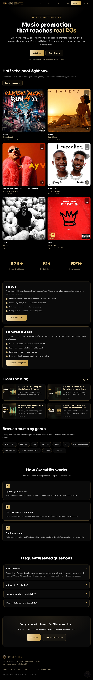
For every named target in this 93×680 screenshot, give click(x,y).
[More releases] (87, 156)
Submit (86, 3)
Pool (42, 3)
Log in (66, 3)
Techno (47, 450)
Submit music (54, 53)
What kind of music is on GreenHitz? (21, 603)
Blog (49, 3)
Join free (76, 3)
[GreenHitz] (13, 3)
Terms (20, 669)
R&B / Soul (24, 444)
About (4, 669)
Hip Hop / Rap (10, 444)
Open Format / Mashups (30, 450)
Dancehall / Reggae (80, 444)
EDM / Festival (10, 450)
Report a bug (46, 669)
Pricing (57, 3)
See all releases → (12, 83)
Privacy (12, 669)
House (57, 444)
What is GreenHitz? (14, 568)
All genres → (59, 450)
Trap (66, 444)
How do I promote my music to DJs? (21, 594)
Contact (36, 669)
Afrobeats (45, 444)
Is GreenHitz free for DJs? (17, 585)
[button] (42, 128)
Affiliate (27, 669)
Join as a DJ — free (16, 317)
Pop (34, 444)
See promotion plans (17, 363)
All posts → (86, 380)
